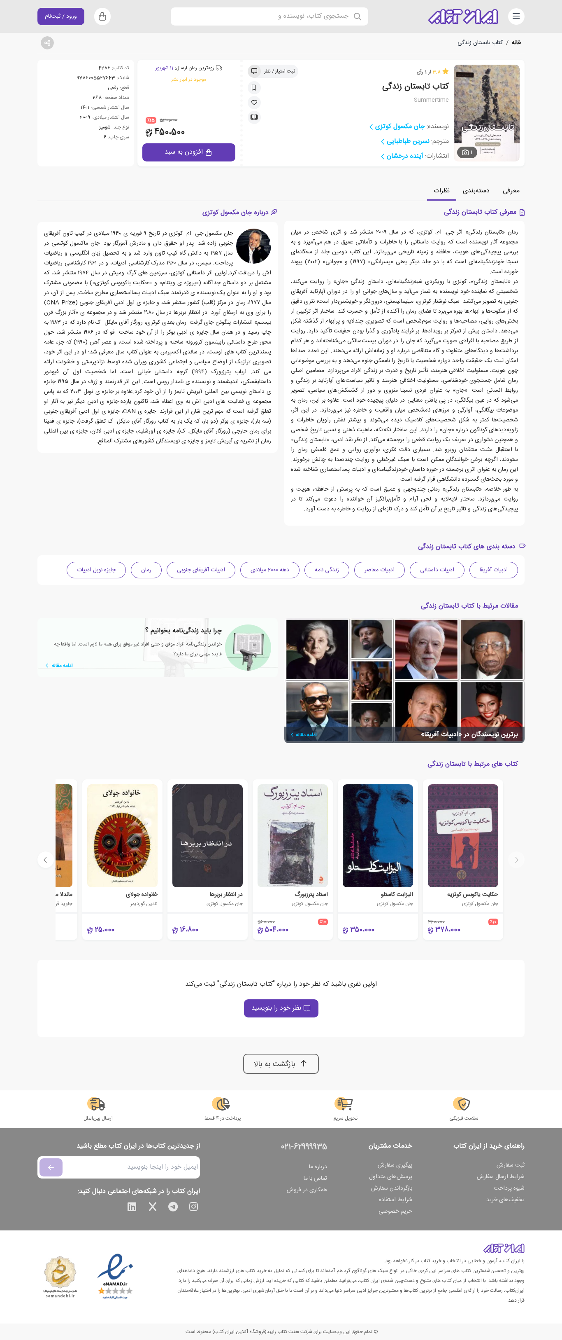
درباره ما (318, 1167)
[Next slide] (45, 859)
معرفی (511, 190)
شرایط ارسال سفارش (501, 1177)
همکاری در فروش (307, 1190)
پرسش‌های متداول (390, 1177)
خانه (516, 43)
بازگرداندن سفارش (391, 1188)
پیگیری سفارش (395, 1165)
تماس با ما (315, 1178)
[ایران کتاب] (463, 16)
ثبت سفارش (511, 1165)
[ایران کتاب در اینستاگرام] (194, 1208)
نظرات (442, 190)
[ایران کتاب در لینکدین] (132, 1208)
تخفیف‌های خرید (505, 1200)
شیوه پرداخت (509, 1188)
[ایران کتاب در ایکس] (152, 1208)
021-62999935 (304, 1147)
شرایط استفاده (395, 1200)
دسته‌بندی (476, 190)
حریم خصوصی (395, 1211)
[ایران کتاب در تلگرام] (173, 1208)
